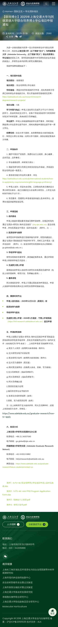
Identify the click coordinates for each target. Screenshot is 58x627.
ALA (39, 621)
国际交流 (18, 11)
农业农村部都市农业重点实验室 (17, 582)
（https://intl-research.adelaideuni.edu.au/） (25, 321)
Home (8, 11)
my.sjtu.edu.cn (39, 224)
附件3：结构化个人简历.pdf (18, 499)
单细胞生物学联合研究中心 (15, 596)
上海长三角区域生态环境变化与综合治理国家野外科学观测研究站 (28, 571)
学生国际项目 (31, 11)
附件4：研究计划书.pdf (17, 504)
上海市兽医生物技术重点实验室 (17, 587)
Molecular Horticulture (14, 606)
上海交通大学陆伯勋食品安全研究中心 (20, 601)
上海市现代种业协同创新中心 (16, 577)
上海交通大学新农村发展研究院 (17, 592)
